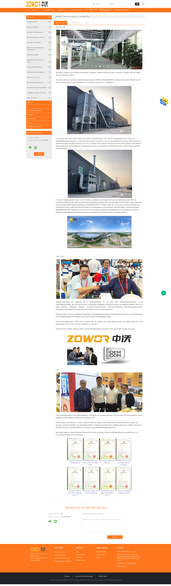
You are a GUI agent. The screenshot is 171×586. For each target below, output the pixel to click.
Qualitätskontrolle (91, 10)
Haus (33, 10)
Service (78, 557)
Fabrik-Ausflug (76, 10)
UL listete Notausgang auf (39, 32)
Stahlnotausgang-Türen (39, 67)
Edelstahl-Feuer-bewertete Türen (39, 61)
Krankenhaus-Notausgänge (39, 72)
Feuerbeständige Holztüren (39, 37)
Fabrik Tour (31, 106)
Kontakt (30, 114)
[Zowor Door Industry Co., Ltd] (30, 147)
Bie (77, 552)
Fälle (29, 122)
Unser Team (80, 560)
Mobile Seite (103, 576)
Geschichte (80, 554)
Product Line (60, 23)
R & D (87, 23)
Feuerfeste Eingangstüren (39, 82)
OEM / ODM (75, 23)
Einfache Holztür (39, 98)
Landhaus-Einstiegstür (39, 42)
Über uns (62, 10)
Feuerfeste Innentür (39, 77)
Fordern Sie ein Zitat (121, 10)
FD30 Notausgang (39, 55)
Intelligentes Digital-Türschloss (39, 93)
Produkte (47, 10)
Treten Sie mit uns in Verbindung (105, 10)
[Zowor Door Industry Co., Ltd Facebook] (143, 4)
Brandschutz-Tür (39, 22)
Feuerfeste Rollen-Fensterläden (39, 87)
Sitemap (67, 576)
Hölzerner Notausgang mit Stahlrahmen (39, 48)
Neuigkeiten (31, 118)
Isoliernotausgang (39, 27)
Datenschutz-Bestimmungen (84, 576)
